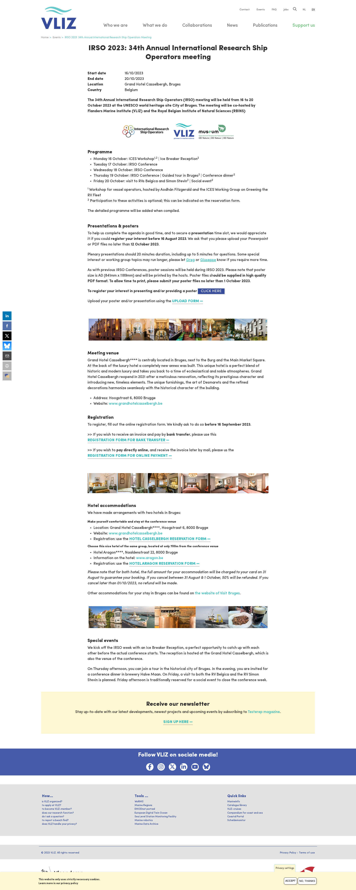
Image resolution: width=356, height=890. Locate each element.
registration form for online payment (128, 456)
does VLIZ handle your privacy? (59, 824)
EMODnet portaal (145, 809)
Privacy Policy (288, 852)
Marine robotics (144, 820)
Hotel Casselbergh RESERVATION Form (167, 539)
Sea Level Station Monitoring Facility (155, 816)
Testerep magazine (264, 712)
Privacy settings (285, 868)
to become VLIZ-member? (57, 809)
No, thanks (307, 880)
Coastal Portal (235, 816)
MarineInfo (233, 801)
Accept (290, 881)
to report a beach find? (55, 820)
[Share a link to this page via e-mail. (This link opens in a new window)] (7, 355)
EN (313, 9)
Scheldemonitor (236, 820)
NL (304, 9)
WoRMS (139, 801)
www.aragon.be (149, 558)
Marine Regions (143, 805)
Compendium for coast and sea (245, 813)
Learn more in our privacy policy (58, 883)
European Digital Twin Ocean (151, 813)
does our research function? (58, 813)
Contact (245, 9)
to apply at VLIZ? (51, 805)
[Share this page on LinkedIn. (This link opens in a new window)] (7, 315)
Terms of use (307, 852)
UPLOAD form (185, 301)
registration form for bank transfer (126, 440)
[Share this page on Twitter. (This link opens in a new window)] (7, 335)
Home (45, 37)
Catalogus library (237, 805)
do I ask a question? (53, 816)
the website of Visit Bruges (217, 593)
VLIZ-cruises (234, 809)
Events (260, 9)
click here (211, 291)
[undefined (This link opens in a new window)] (7, 375)
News (232, 25)
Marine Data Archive (146, 824)
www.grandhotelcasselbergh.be (135, 404)
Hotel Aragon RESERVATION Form (162, 564)
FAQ (274, 9)
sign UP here (176, 722)
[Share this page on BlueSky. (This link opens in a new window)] (7, 345)
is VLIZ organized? (52, 801)
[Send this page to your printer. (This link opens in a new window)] (7, 365)
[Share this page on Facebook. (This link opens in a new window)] (7, 325)
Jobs (286, 9)
